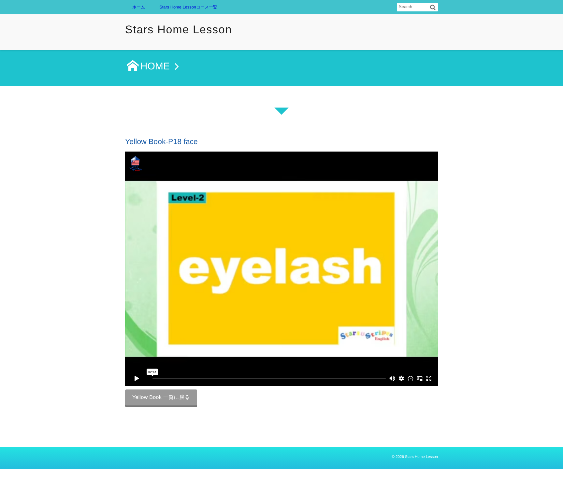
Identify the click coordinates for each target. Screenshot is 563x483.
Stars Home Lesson (178, 29)
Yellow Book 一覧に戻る (161, 397)
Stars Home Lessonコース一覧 (188, 7)
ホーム (138, 7)
